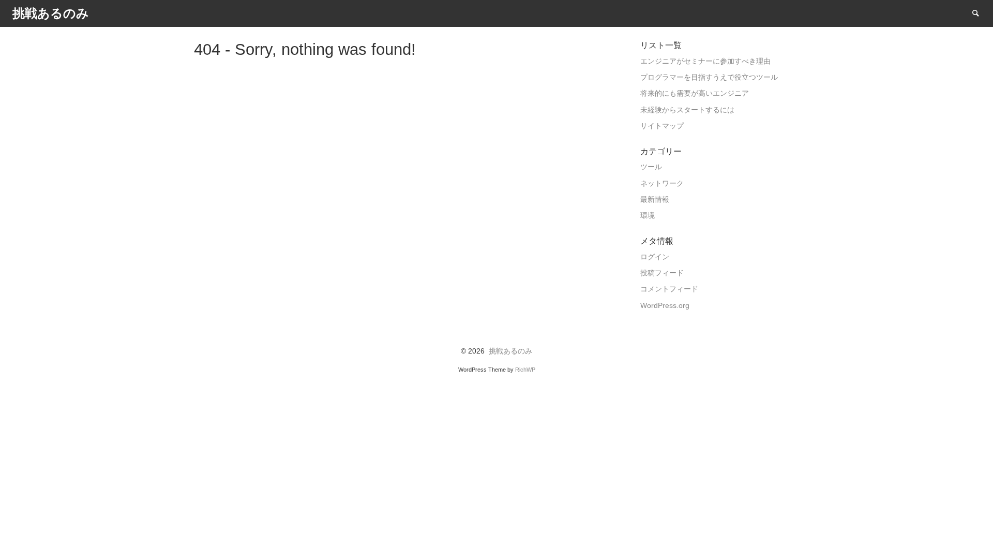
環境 (647, 215)
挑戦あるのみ (510, 351)
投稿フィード (662, 273)
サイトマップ (662, 126)
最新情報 (654, 199)
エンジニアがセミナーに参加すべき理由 (705, 61)
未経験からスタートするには (687, 110)
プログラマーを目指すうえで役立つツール (709, 77)
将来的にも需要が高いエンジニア (694, 93)
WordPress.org (664, 306)
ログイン (654, 257)
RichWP (525, 369)
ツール (651, 167)
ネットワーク (662, 183)
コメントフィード (669, 289)
